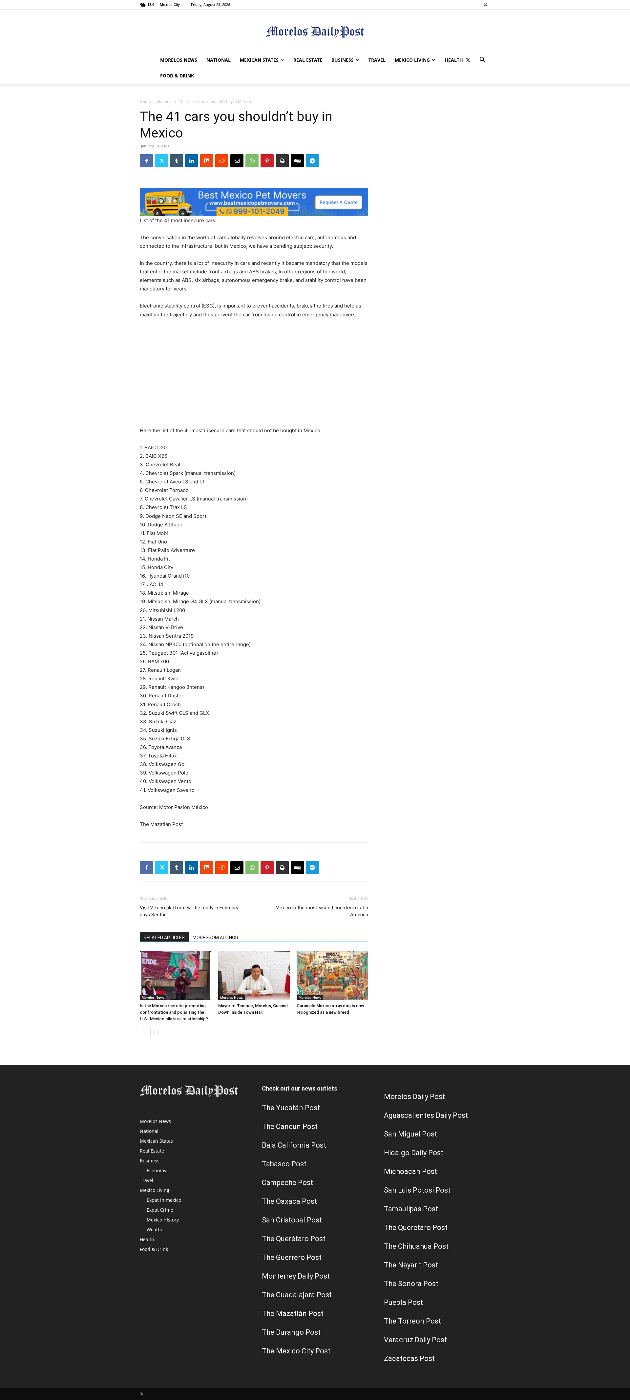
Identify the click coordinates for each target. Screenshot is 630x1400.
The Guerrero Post (292, 1257)
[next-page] (154, 1032)
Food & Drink (177, 76)
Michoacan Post (410, 1171)
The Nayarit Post (411, 1265)
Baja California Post (294, 1145)
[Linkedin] (191, 160)
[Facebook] (146, 160)
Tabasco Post (284, 1164)
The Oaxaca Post (289, 1201)
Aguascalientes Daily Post (426, 1115)
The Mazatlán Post (293, 1313)
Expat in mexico (164, 1200)
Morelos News (178, 60)
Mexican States (259, 60)
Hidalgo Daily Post (413, 1153)
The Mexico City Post (296, 1351)
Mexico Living (412, 60)
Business (342, 60)
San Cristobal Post (292, 1220)
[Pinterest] (267, 160)
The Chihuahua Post (416, 1246)
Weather (156, 1229)
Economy (156, 1170)
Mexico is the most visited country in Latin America (322, 911)
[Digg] (297, 160)
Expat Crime (160, 1210)
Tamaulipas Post (411, 1209)
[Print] (282, 160)
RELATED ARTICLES (164, 937)
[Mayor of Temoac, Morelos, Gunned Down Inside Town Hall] (254, 975)
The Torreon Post (412, 1321)
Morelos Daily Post (414, 1096)
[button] (482, 60)
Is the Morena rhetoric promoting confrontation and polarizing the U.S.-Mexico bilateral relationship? (174, 1012)
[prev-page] (144, 1032)
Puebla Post (403, 1302)
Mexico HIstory (163, 1220)
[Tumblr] (176, 160)
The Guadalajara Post (297, 1295)
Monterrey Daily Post (296, 1276)
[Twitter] (485, 4)
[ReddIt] (221, 160)
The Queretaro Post (416, 1227)
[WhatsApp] (252, 160)
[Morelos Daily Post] (315, 31)
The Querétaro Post (294, 1239)
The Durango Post (291, 1332)
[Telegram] (312, 160)
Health (454, 60)
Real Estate (307, 60)
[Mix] (206, 160)
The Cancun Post (290, 1126)
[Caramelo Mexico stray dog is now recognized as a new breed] (332, 975)
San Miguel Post (410, 1134)
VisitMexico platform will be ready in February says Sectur (189, 911)
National (218, 60)
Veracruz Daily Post (415, 1340)
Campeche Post (287, 1182)
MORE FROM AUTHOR (215, 937)
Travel (377, 60)
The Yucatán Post (291, 1108)
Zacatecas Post (409, 1358)
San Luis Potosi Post (417, 1190)
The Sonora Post (411, 1284)
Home (145, 101)
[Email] (236, 160)
